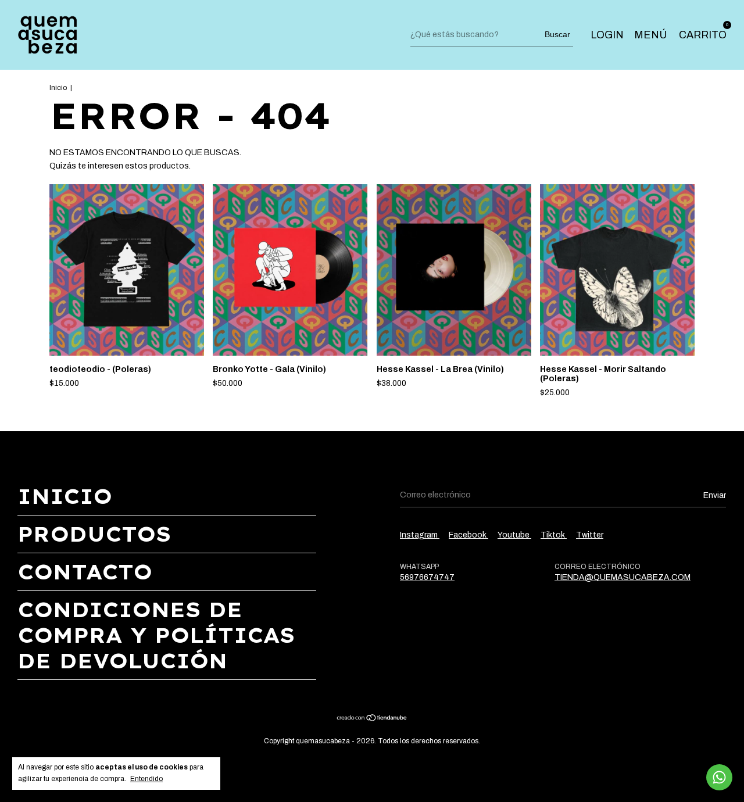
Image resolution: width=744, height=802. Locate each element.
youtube (514, 535)
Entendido (146, 779)
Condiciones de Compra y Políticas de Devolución (156, 635)
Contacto (84, 572)
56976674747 (427, 577)
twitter (589, 535)
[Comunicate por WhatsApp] (719, 777)
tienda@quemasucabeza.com (623, 577)
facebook (468, 535)
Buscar (557, 34)
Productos (94, 534)
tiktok (554, 535)
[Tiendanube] (372, 719)
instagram (419, 535)
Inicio (58, 88)
